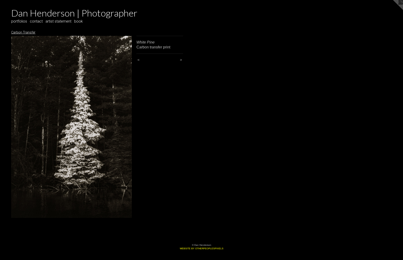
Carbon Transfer (23, 32)
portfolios (19, 21)
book (78, 21)
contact (36, 21)
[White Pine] (71, 127)
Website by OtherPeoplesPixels (201, 248)
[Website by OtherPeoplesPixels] (393, 9)
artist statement (58, 21)
